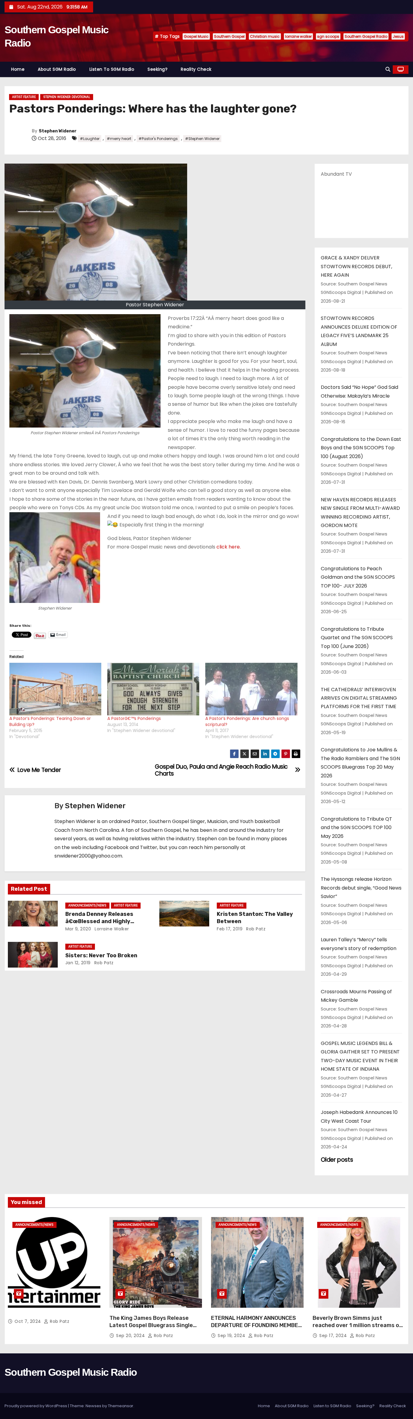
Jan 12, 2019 (78, 963)
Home (17, 69)
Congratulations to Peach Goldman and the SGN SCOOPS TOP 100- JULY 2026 (358, 577)
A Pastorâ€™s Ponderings (134, 718)
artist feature (24, 97)
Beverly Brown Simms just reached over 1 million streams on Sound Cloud (357, 1325)
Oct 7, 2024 (28, 1321)
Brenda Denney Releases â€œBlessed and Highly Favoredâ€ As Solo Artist (100, 921)
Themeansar (120, 1406)
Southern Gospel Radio (366, 36)
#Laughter (89, 138)
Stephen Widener (57, 131)
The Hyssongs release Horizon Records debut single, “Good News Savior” (361, 888)
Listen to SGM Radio (112, 69)
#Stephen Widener (202, 138)
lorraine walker (298, 36)
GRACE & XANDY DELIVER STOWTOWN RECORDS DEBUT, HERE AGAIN (356, 266)
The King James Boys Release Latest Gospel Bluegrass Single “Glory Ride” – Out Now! (151, 1325)
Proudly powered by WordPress (36, 1406)
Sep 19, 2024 (232, 1336)
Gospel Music (196, 36)
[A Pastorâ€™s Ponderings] (153, 689)
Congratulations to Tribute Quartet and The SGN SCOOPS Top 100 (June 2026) (357, 638)
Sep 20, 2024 (131, 1336)
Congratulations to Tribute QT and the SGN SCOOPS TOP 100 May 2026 (356, 827)
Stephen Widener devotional (66, 97)
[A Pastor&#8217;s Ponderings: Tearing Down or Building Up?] (55, 689)
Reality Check (196, 69)
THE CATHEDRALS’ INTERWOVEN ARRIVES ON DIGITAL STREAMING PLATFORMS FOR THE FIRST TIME (359, 698)
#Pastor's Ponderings (158, 138)
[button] (387, 69)
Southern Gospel (229, 36)
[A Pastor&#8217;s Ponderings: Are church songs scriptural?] (251, 689)
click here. (228, 546)
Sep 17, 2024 (333, 1336)
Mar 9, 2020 (78, 929)
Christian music (265, 36)
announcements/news (87, 905)
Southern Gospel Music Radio (71, 1372)
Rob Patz (255, 929)
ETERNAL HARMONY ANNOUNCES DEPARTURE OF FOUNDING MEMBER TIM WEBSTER (256, 1325)
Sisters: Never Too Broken (101, 955)
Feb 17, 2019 (229, 929)
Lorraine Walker (111, 929)
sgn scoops (328, 36)
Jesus (398, 36)
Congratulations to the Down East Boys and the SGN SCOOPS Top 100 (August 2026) (361, 448)
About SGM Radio (57, 69)
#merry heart (119, 138)
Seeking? (157, 69)
